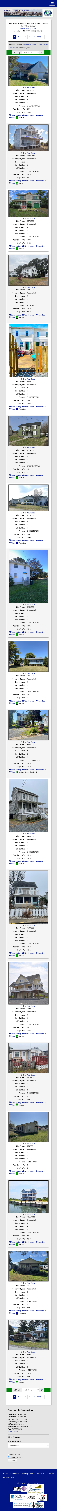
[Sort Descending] (42, 52)
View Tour (41, 115)
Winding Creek (27, 1473)
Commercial (42, 45)
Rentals (12, 48)
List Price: (20, 90)
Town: (22, 106)
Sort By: (17, 52)
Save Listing (16, 115)
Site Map (50, 1473)
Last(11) (40, 37)
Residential (27, 45)
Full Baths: (20, 99)
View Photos (29, 115)
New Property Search (28, 28)
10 (33, 37)
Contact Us (40, 1473)
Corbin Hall (14, 1473)
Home (5, 1473)
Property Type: (18, 93)
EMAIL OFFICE (13, 1431)
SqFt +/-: (21, 112)
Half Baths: (20, 102)
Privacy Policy (8, 1477)
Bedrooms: (20, 96)
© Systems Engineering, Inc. (28, 1483)
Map (13, 117)
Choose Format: (16, 45)
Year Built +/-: (19, 109)
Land (34, 45)
